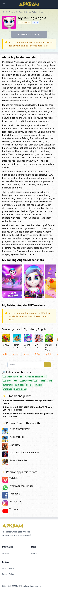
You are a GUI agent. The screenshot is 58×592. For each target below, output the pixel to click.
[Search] (47, 364)
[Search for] (47, 381)
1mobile (38, 385)
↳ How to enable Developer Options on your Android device (28, 402)
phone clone (20, 389)
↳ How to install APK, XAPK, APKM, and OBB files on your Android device (27, 408)
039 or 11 (7, 380)
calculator (19, 385)
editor (42, 380)
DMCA (34, 553)
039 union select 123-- (13, 376)
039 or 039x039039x (23, 380)
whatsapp (7, 389)
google (29, 385)
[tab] (26, 297)
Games (12, 12)
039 (35, 380)
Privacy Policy (8, 574)
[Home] (3, 12)
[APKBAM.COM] (29, 4)
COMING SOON (27, 34)
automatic (8, 385)
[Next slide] (51, 281)
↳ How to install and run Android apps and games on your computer (28, 415)
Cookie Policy (8, 568)
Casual (22, 12)
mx (50, 380)
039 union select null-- (35, 376)
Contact (5, 553)
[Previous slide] (6, 281)
